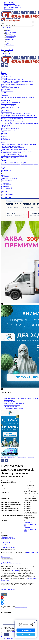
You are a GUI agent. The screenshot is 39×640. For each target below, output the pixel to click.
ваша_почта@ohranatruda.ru (12, 7)
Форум (8, 43)
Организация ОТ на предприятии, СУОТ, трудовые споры (19, 115)
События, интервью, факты (9, 82)
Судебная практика (7, 91)
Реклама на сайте (9, 4)
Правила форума (6, 170)
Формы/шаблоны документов (10, 107)
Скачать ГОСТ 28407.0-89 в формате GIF (30, 524)
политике (12, 631)
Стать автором (8, 9)
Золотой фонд (10, 45)
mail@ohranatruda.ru (32, 552)
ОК (6, 634)
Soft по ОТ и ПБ (11, 36)
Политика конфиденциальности (11, 564)
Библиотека (9, 34)
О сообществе (5, 176)
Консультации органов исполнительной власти (15, 113)
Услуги (8, 41)
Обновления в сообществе (9, 178)
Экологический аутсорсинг (9, 157)
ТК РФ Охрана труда (7, 105)
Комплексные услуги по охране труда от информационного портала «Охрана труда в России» (19, 145)
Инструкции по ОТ (7, 100)
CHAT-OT (4, 191)
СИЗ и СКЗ (4, 126)
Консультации (10, 37)
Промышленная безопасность (10, 128)
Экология (4, 133)
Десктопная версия (6, 558)
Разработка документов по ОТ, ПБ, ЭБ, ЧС (14, 156)
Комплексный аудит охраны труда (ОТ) (13, 147)
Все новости (4, 74)
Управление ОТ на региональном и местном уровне (17, 81)
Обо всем (4, 92)
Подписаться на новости (12, 5)
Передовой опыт (6, 86)
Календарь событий (11, 32)
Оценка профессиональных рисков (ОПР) (14, 149)
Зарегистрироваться (7, 638)
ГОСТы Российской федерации (10, 102)
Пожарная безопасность (8, 130)
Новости (9, 30)
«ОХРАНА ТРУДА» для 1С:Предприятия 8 (14, 162)
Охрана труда (5, 78)
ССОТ (8, 47)
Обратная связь (9, 2)
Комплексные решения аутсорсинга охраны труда (16, 151)
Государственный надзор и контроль (12, 79)
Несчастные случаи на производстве (12, 118)
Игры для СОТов (6, 197)
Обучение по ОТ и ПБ (8, 120)
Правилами (15, 570)
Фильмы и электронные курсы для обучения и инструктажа (19, 164)
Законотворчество (6, 76)
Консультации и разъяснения (10, 87)
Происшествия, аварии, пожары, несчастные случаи (17, 84)
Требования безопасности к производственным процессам (19, 117)
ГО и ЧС (3, 131)
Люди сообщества (6, 180)
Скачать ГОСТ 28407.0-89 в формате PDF (30, 529)
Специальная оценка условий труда (12, 154)
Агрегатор (9, 39)
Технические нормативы (8, 104)
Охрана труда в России (8, 547)
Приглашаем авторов (7, 172)
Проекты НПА (5, 89)
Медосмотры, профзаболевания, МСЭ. (13, 122)
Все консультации (6, 112)
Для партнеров (5, 139)
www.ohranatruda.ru (21, 607)
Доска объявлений (6, 188)
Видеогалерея (5, 186)
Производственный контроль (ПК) (11, 152)
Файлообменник (6, 185)
